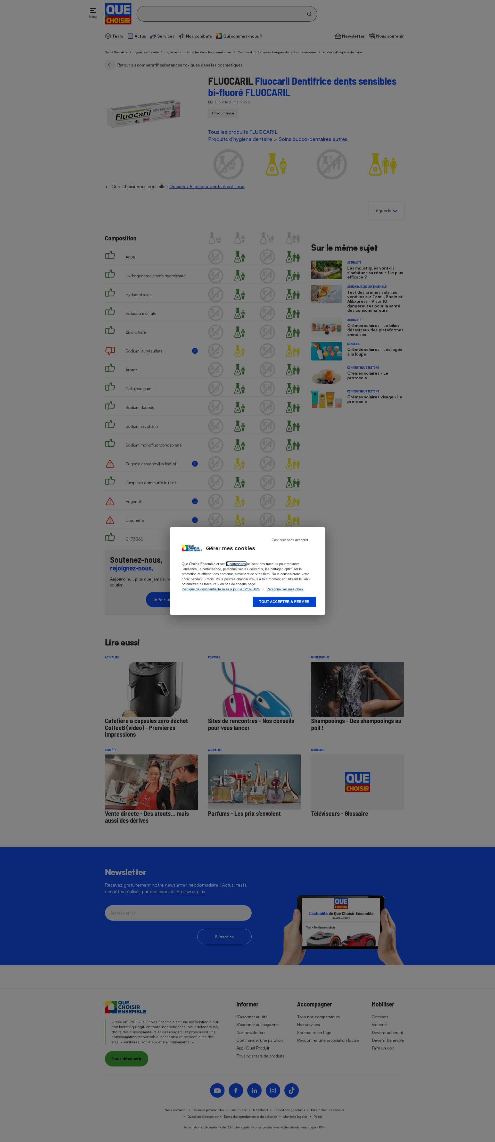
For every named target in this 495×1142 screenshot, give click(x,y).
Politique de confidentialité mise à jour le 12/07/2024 (221, 589)
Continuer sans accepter (290, 540)
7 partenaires (236, 564)
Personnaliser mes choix (285, 589)
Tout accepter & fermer (284, 602)
